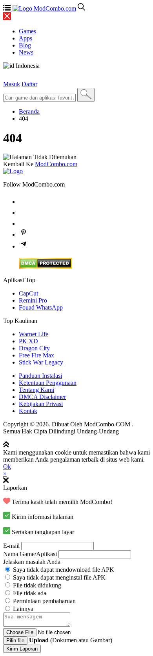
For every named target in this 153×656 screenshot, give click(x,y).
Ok (7, 466)
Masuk (11, 84)
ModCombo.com (56, 164)
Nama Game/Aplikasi (30, 554)
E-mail (11, 545)
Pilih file (15, 640)
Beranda (29, 111)
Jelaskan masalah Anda (31, 561)
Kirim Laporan (22, 649)
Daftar (29, 84)
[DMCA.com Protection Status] (45, 266)
